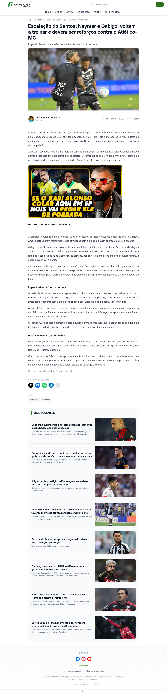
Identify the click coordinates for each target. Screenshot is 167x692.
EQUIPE (97, 12)
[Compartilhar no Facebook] (37, 385)
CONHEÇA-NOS (112, 12)
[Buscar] (160, 4)
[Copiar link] (58, 385)
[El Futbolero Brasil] (19, 5)
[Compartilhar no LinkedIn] (51, 385)
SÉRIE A (69, 12)
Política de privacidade (94, 671)
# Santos (46, 400)
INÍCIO (48, 12)
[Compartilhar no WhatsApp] (44, 385)
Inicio (30, 20)
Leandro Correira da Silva (48, 117)
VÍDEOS (58, 12)
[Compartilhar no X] (30, 385)
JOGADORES (84, 12)
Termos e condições (72, 671)
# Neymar (34, 400)
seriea (38, 20)
